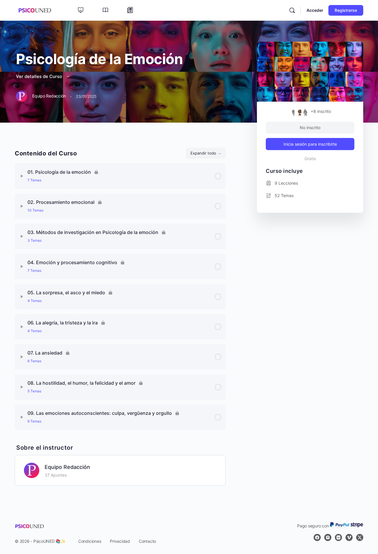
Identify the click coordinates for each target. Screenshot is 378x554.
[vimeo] (349, 537)
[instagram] (327, 537)
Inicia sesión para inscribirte (310, 144)
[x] (359, 537)
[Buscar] (292, 10)
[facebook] (317, 537)
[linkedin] (338, 537)
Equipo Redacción (67, 467)
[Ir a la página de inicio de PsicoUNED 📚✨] (35, 10)
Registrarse (346, 10)
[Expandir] (22, 176)
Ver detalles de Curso (39, 76)
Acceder (315, 10)
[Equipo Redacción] (31, 470)
